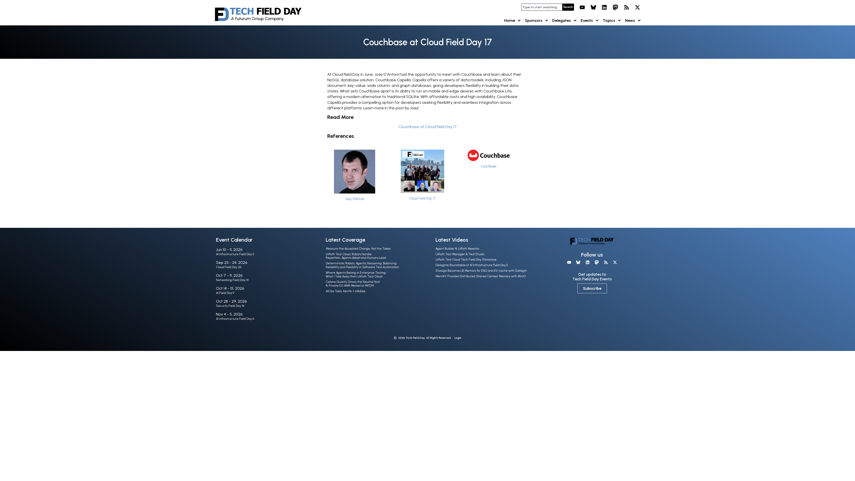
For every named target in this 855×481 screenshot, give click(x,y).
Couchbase (489, 166)
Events (587, 20)
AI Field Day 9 (225, 293)
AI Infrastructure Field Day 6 (235, 319)
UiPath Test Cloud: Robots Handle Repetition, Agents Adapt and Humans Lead (356, 256)
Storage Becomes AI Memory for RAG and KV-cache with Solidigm (481, 271)
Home (509, 20)
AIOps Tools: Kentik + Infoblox (345, 291)
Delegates (561, 20)
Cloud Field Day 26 (228, 267)
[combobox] (541, 7)
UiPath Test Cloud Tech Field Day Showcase (466, 259)
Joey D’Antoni (354, 199)
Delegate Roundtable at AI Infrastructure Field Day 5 (472, 265)
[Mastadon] (615, 7)
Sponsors (533, 20)
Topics (609, 20)
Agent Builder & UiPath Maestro (457, 249)
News (630, 20)
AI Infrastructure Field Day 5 (235, 254)
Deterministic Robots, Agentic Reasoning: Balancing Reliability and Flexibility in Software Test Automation (362, 265)
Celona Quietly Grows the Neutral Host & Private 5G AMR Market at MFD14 (353, 283)
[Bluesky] (593, 7)
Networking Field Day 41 (232, 280)
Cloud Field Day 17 (422, 198)
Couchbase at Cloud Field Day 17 (428, 126)
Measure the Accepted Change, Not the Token (358, 249)
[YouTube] (582, 7)
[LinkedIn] (604, 7)
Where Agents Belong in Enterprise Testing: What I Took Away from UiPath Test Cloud (356, 274)
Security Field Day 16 (230, 306)
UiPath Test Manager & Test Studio (460, 254)
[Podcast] (626, 7)
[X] (637, 7)
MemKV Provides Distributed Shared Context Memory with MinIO (481, 276)
